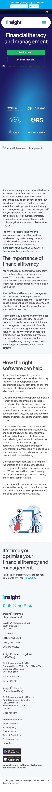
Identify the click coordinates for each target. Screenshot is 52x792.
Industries (7, 743)
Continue (33, 6)
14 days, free (30, 577)
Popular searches (11, 739)
